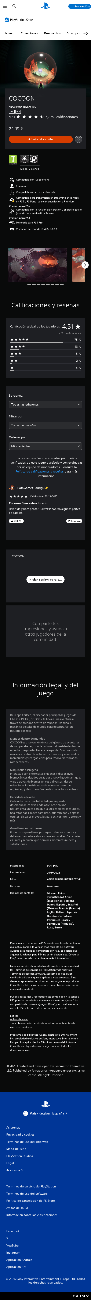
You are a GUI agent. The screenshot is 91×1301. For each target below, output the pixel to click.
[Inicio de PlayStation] (45, 6)
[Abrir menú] (5, 6)
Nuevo (10, 33)
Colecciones (29, 33)
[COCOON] (37, 265)
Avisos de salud (19, 1019)
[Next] (85, 265)
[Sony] (81, 1299)
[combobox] (45, 404)
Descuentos (52, 33)
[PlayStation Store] (19, 19)
